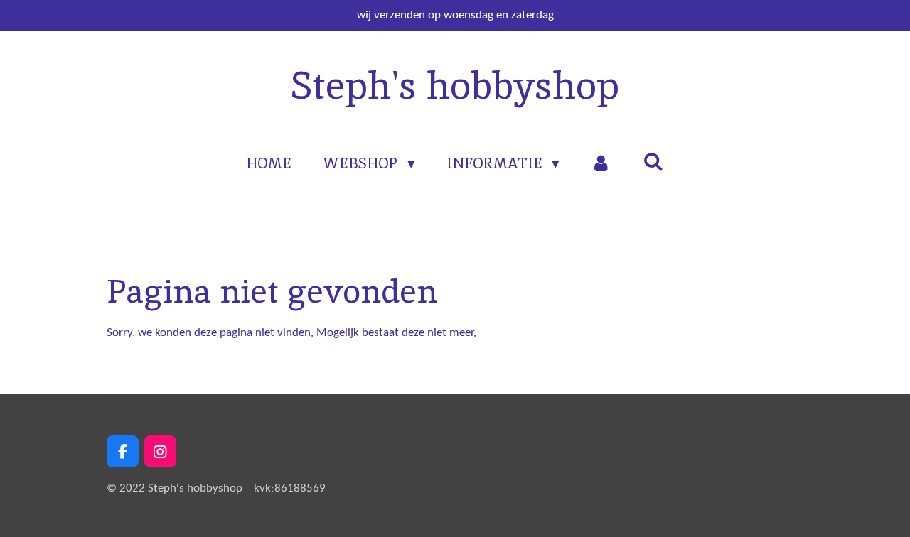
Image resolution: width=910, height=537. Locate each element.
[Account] (601, 163)
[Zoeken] (653, 161)
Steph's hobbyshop (455, 85)
